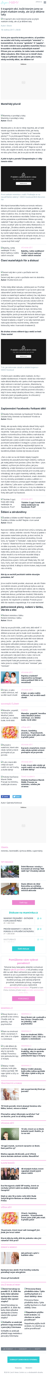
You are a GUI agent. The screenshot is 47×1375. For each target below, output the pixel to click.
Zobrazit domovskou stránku (23, 1360)
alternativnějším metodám (16, 987)
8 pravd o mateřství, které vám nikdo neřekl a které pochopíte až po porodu (33, 750)
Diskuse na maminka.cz (23, 912)
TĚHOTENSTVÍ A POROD (11, 1083)
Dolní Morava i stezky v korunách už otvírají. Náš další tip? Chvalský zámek (33, 868)
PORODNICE (23, 998)
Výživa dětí (25, 727)
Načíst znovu (23, 183)
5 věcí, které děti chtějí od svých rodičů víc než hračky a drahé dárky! (33, 767)
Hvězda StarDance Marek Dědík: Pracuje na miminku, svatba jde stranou (32, 783)
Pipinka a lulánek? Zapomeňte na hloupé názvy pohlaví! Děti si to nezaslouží (32, 679)
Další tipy (23, 902)
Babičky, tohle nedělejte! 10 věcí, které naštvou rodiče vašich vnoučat (32, 253)
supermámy (37, 851)
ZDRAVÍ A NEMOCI (9, 1247)
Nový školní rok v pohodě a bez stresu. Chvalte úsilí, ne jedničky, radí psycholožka (33, 1020)
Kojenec (24, 710)
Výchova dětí (27, 248)
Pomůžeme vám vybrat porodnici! (23, 961)
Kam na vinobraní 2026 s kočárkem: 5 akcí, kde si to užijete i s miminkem (33, 1036)
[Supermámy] (10, 4)
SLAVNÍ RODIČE (8, 1163)
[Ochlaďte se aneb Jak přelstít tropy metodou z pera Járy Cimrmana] (12, 1327)
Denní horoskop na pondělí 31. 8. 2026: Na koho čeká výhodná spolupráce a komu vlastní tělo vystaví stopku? (10, 1311)
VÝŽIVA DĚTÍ (6, 1207)
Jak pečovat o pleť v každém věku (30, 1254)
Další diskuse (23, 948)
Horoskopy (23, 1349)
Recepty (37, 1349)
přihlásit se (39, 2)
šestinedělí (13, 851)
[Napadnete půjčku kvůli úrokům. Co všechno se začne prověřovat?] (35, 1320)
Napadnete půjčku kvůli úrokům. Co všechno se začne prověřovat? (34, 1326)
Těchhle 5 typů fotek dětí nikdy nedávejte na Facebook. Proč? (32, 504)
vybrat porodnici (17, 969)
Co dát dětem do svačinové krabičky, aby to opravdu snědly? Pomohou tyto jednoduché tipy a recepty (33, 1052)
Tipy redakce (7, 862)
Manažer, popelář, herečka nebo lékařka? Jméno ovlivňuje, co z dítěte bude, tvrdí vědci (33, 716)
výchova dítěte (25, 851)
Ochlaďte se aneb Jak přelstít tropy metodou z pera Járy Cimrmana (11, 1333)
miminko (4, 851)
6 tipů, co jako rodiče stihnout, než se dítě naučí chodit (33, 695)
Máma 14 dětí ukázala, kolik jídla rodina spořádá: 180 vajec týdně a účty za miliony (33, 1072)
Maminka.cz (7, 1008)
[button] (44, 2)
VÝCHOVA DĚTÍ (7, 1123)
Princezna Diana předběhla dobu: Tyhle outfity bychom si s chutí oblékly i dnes (35, 1304)
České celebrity (28, 776)
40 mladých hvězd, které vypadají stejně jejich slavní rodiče (32, 1171)
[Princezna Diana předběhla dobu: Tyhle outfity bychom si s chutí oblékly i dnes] (35, 1296)
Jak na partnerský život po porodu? (33, 1090)
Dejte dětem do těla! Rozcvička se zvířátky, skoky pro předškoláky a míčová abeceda (32, 887)
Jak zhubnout (8, 1349)
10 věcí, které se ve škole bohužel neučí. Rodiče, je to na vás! (32, 1131)
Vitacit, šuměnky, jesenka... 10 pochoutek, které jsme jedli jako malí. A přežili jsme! (33, 734)
